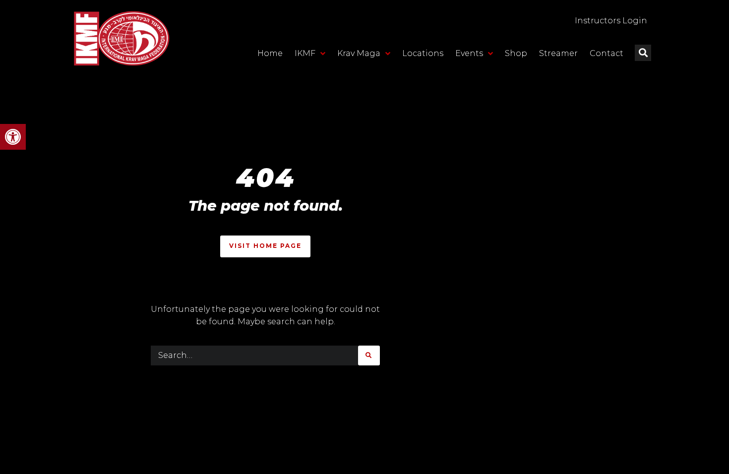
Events (469, 53)
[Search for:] (254, 355)
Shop (516, 53)
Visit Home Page (265, 245)
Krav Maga (358, 53)
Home (270, 53)
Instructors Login (611, 20)
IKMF (305, 53)
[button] (13, 137)
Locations (422, 53)
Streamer (558, 53)
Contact (606, 53)
